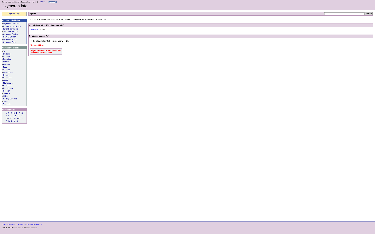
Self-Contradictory (10, 32)
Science (6, 94)
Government (8, 72)
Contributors (11, 224)
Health (5, 75)
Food (5, 67)
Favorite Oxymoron (10, 29)
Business (7, 54)
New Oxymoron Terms (12, 26)
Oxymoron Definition (11, 24)
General (6, 70)
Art (4, 51)
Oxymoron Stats (9, 42)
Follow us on (43, 2)
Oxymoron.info (14, 6)
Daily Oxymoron (9, 37)
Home (4, 224)
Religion (6, 91)
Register (11, 14)
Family (5, 62)
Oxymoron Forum (10, 39)
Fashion (6, 64)
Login (18, 14)
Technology (7, 104)
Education (7, 59)
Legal (5, 80)
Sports (5, 101)
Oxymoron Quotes (10, 34)
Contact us (31, 224)
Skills (5, 96)
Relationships (8, 88)
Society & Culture (10, 99)
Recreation (7, 86)
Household (7, 78)
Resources (22, 224)
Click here (34, 29)
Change (6, 57)
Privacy (39, 224)
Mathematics (8, 83)
